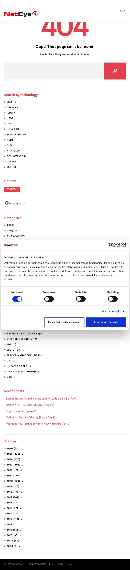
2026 (13, 448)
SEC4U (14, 350)
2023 (13, 465)
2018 (13, 492)
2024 (13, 459)
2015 (12, 508)
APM (12, 230)
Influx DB (13, 129)
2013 (13, 519)
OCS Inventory (17, 156)
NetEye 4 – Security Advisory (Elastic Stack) (30, 417)
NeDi (10, 140)
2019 (13, 486)
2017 (13, 497)
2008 (12, 546)
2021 (13, 475)
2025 (13, 454)
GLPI (9, 145)
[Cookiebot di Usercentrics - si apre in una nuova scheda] (111, 245)
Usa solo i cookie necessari (64, 322)
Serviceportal (16, 203)
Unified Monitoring (24, 371)
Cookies (61, 564)
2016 (13, 503)
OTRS (10, 124)
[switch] (49, 299)
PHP (12, 344)
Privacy (52, 564)
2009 (13, 541)
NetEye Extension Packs (25, 333)
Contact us (12, 189)
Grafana (12, 107)
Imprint (70, 564)
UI (10, 361)
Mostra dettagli (111, 311)
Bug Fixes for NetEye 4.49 (21, 411)
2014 (12, 513)
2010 (13, 535)
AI (10, 225)
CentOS (12, 161)
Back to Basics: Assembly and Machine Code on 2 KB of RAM (41, 398)
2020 (13, 481)
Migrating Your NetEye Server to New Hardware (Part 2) (38, 423)
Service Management (24, 355)
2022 (13, 470)
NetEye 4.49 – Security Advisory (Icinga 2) (30, 404)
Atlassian (13, 151)
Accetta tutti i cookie (106, 322)
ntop (10, 118)
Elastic (11, 102)
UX (10, 377)
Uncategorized (19, 366)
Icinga (11, 113)
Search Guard (16, 134)
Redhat (11, 167)
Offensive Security (22, 339)
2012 (13, 524)
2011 (12, 530)
